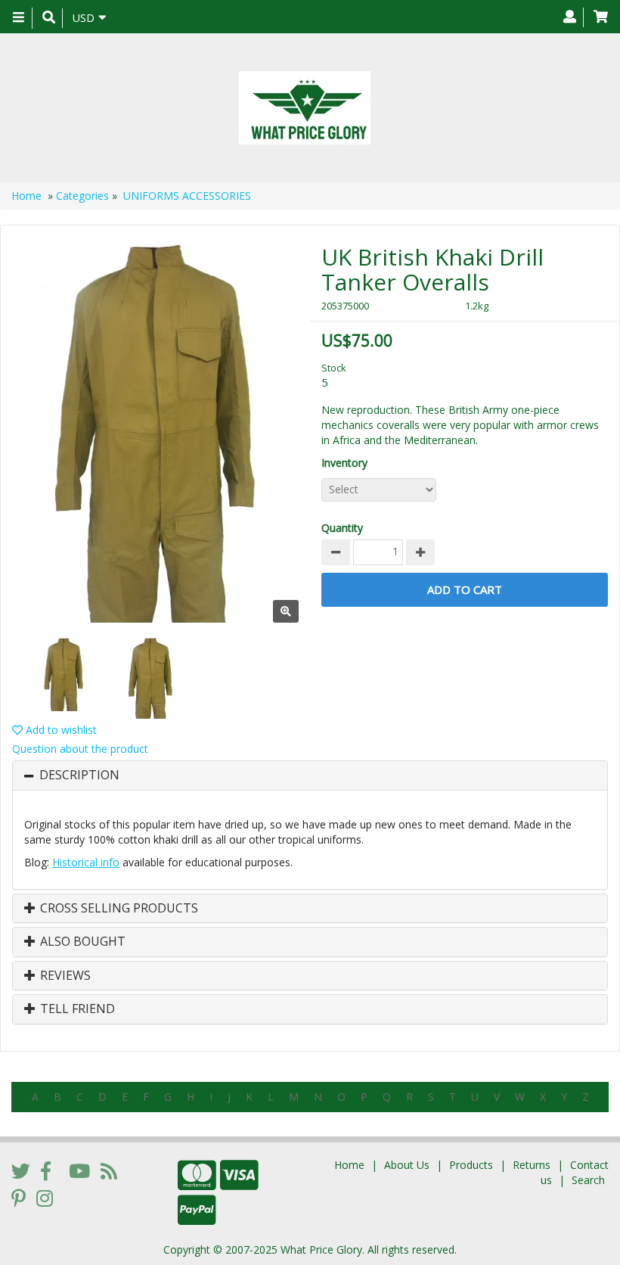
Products (471, 1165)
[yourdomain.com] (304, 107)
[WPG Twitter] (20, 1170)
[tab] (310, 775)
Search (588, 1180)
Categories (82, 195)
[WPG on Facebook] (46, 1170)
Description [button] (79, 775)
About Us (406, 1165)
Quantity (342, 528)
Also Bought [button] (81, 942)
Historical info (85, 862)
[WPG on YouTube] (79, 1170)
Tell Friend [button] (76, 1009)
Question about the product (80, 748)
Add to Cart (464, 589)
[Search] (48, 18)
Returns (531, 1165)
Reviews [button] (64, 976)
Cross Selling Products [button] (117, 908)
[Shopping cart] (601, 17)
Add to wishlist (60, 730)
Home (26, 195)
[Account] (569, 17)
